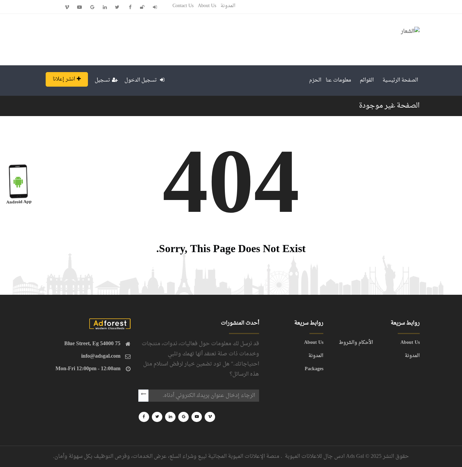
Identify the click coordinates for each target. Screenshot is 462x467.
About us (207, 5)
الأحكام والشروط (356, 343)
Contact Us (182, 5)
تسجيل (102, 80)
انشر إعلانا (64, 79)
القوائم (367, 80)
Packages (314, 369)
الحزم (315, 80)
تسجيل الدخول (141, 80)
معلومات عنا (338, 80)
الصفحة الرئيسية (400, 80)
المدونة (228, 5)
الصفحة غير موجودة (389, 106)
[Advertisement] (164, 38)
